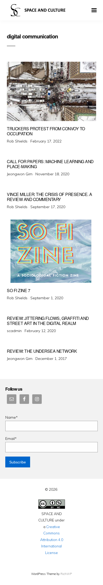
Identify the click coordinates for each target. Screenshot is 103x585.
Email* (11, 438)
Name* (11, 417)
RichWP (66, 574)
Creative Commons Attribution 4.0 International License (51, 539)
